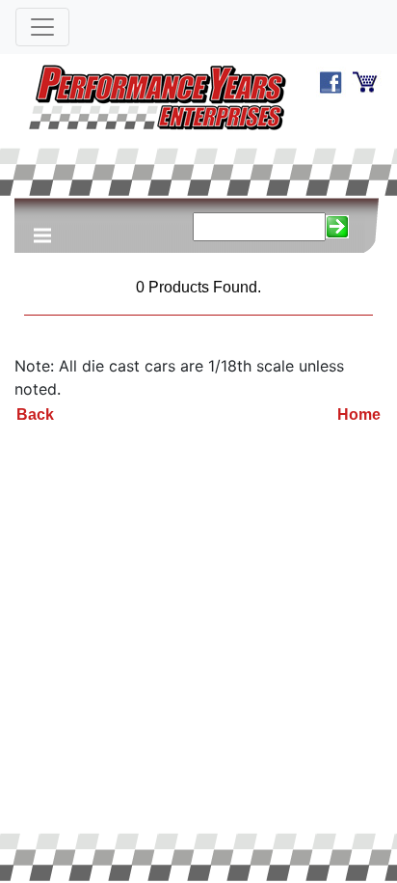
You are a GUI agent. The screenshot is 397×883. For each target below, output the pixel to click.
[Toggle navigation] (42, 27)
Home (359, 414)
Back (35, 414)
